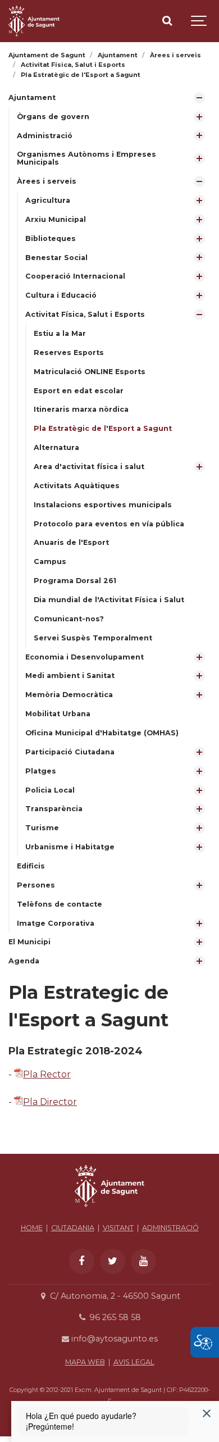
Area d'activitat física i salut (89, 466)
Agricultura (47, 200)
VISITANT (118, 1227)
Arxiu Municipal (55, 219)
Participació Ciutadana (70, 752)
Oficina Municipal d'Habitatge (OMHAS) (102, 733)
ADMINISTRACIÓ (170, 1227)
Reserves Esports (69, 352)
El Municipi (29, 942)
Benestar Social (56, 257)
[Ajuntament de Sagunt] (34, 21)
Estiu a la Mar (60, 333)
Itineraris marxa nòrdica (81, 409)
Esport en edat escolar (79, 390)
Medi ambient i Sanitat (70, 675)
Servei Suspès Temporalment (93, 638)
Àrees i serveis (46, 181)
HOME (32, 1227)
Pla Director (50, 1102)
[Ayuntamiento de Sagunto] (109, 1210)
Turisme (42, 828)
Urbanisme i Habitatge (70, 847)
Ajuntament (32, 97)
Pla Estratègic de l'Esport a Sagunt (103, 428)
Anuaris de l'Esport (71, 542)
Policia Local (50, 790)
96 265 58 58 (113, 1317)
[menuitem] (109, 510)
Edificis (31, 866)
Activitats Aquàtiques (77, 485)
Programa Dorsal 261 (75, 580)
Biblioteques (50, 238)
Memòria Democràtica (69, 694)
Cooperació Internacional (75, 276)
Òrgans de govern (53, 116)
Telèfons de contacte (59, 904)
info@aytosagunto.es (113, 1339)
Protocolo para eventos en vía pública (109, 524)
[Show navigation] (199, 21)
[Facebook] (81, 1261)
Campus (50, 561)
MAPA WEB (85, 1362)
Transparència (54, 808)
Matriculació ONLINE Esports (89, 371)
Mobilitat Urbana (57, 713)
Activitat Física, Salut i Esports (85, 314)
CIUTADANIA (72, 1227)
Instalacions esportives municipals (103, 505)
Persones (36, 885)
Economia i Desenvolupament (84, 657)
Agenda (23, 961)
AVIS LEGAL (133, 1362)
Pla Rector (47, 1074)
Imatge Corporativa (55, 923)
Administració (44, 135)
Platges (40, 771)
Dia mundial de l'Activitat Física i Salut (109, 599)
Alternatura (56, 447)
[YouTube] (143, 1261)
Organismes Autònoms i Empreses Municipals (86, 158)
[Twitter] (112, 1261)
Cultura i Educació (61, 295)
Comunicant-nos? (69, 619)
